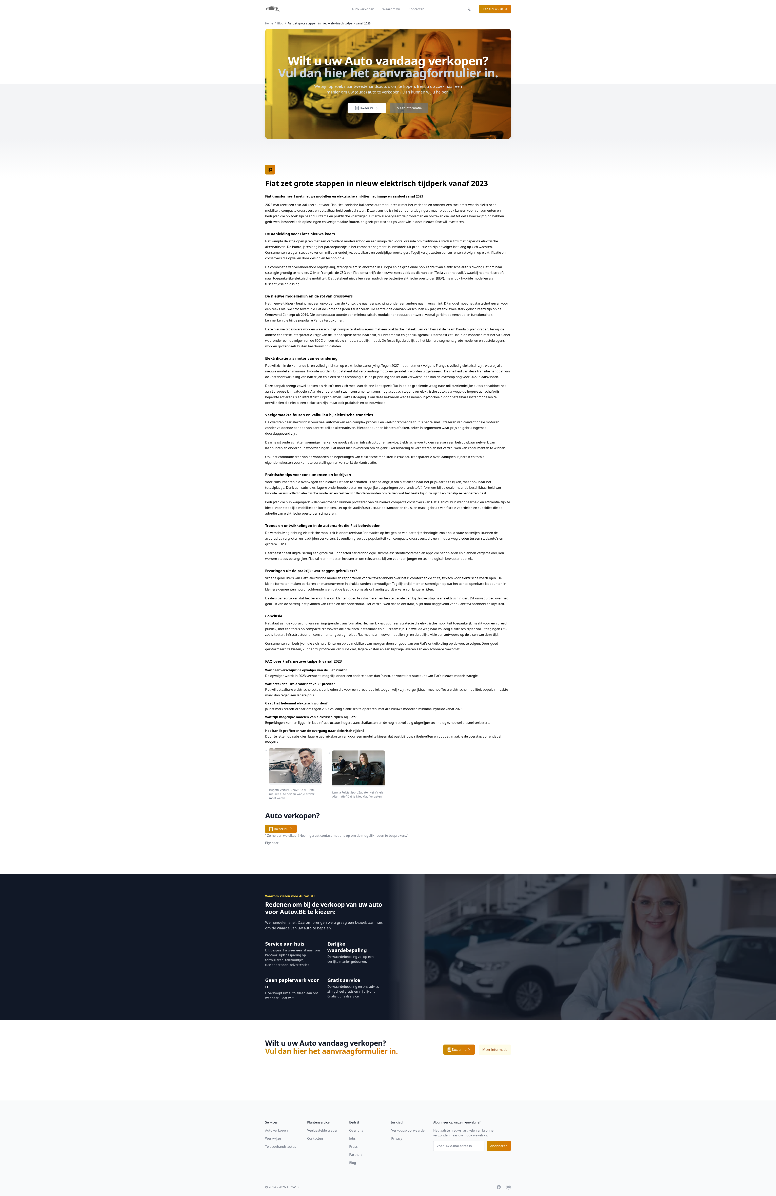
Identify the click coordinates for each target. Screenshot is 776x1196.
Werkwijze (273, 1138)
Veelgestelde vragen (322, 1130)
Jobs (352, 1138)
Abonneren (498, 1146)
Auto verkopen (363, 9)
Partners (356, 1154)
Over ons (356, 1130)
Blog (280, 23)
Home (269, 23)
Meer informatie (409, 108)
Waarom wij (391, 9)
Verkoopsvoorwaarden (409, 1130)
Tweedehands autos (280, 1146)
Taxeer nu (366, 108)
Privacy (396, 1138)
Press (353, 1146)
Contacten (416, 9)
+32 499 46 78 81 (494, 9)
